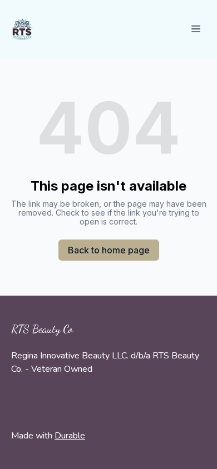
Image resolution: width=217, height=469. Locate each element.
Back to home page (109, 250)
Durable (70, 436)
